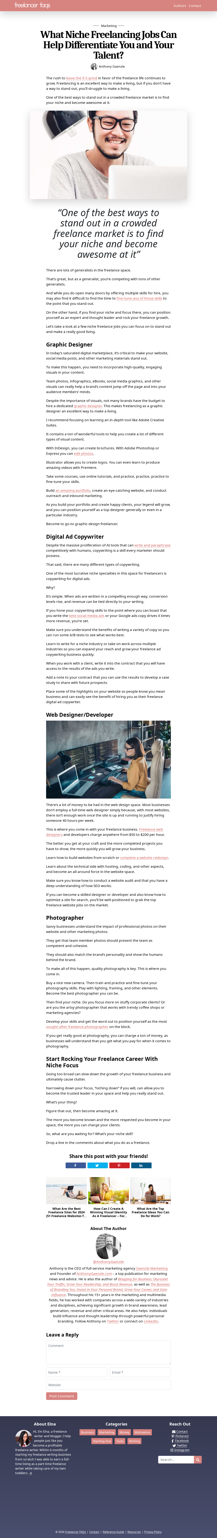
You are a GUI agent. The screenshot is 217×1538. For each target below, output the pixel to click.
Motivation (142, 1432)
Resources (134, 1532)
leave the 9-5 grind (81, 78)
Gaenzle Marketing (152, 1268)
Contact (195, 5)
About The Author (108, 1228)
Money (124, 1432)
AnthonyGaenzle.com (94, 1273)
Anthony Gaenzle (112, 66)
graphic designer (88, 405)
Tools (120, 1441)
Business (87, 1432)
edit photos (83, 453)
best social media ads (86, 615)
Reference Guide (113, 1532)
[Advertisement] (108, 1504)
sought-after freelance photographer (77, 1026)
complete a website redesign (144, 857)
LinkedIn (151, 1321)
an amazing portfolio (72, 490)
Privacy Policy (153, 1532)
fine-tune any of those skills (139, 298)
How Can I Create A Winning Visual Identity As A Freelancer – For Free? (108, 1214)
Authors (180, 5)
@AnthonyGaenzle (108, 1261)
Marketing (109, 26)
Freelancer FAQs (75, 1532)
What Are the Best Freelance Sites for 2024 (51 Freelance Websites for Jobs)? (66, 1214)
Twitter (113, 1321)
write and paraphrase (152, 545)
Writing (134, 1441)
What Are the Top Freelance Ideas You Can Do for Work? (150, 1212)
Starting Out (102, 1441)
